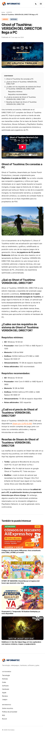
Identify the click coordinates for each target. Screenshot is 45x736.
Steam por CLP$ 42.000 (22, 424)
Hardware (5, 689)
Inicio (3, 12)
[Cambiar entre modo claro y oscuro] (36, 4)
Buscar (4, 719)
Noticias (5, 679)
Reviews (5, 696)
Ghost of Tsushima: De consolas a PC (19, 79)
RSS (3, 715)
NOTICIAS (14, 19)
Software (5, 686)
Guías (4, 682)
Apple (4, 692)
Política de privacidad (9, 712)
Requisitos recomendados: (18, 94)
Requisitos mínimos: (15, 92)
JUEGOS (9, 12)
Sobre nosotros (7, 708)
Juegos (4, 699)
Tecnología (6, 675)
